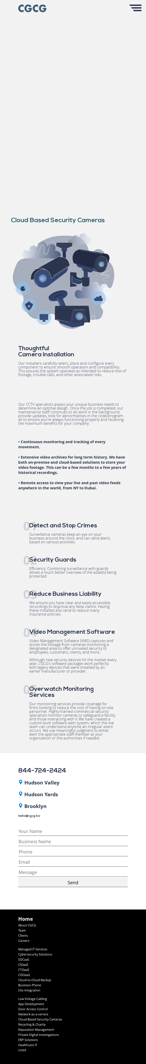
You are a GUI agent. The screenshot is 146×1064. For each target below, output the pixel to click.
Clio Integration (29, 990)
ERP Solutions (28, 1040)
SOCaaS (23, 959)
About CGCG (27, 925)
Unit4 (22, 1050)
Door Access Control (33, 1009)
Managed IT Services (32, 949)
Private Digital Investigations (38, 1035)
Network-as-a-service (33, 1014)
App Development (31, 1004)
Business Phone (29, 985)
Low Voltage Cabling (32, 999)
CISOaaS (24, 975)
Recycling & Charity (32, 1024)
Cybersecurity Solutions (35, 954)
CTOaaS (23, 970)
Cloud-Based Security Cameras (40, 1019)
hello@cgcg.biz (29, 816)
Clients (23, 935)
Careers (23, 941)
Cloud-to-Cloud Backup (34, 980)
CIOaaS (23, 965)
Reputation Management (36, 1030)
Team (22, 930)
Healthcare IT (27, 1045)
